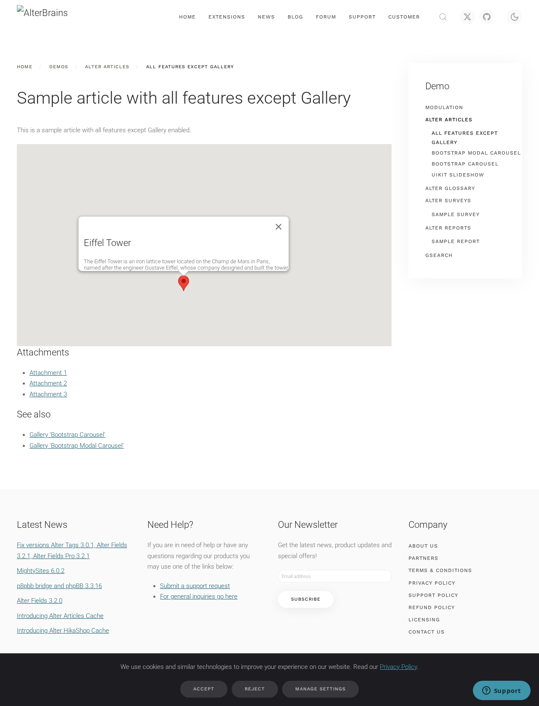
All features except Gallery (465, 137)
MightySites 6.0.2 (40, 571)
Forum (326, 17)
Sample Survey (456, 214)
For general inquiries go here (198, 596)
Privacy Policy (431, 583)
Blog (295, 17)
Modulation (444, 107)
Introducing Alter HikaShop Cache (63, 630)
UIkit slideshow (458, 175)
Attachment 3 (48, 394)
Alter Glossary (450, 188)
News (266, 17)
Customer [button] (404, 17)
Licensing (424, 620)
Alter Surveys (448, 200)
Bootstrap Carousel (465, 164)
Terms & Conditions (440, 570)
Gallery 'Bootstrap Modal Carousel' (76, 445)
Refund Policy (431, 607)
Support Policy (433, 595)
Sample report (456, 241)
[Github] (486, 16)
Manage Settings (320, 689)
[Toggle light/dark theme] (514, 16)
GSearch (439, 255)
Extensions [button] (226, 17)
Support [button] (362, 17)
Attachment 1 (48, 373)
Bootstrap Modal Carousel (476, 153)
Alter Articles (448, 120)
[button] (443, 17)
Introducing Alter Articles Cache (60, 616)
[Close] (279, 227)
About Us (423, 546)
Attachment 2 (48, 383)
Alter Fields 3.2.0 (39, 600)
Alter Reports (448, 228)
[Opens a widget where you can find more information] (501, 691)
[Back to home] (59, 17)
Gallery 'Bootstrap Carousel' (67, 435)
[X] (467, 16)
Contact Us (426, 632)
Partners (423, 558)
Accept (203, 689)
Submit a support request (195, 586)
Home (187, 17)
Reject (255, 689)
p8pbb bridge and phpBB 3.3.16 (59, 586)
